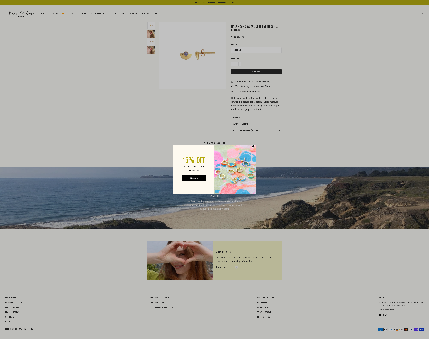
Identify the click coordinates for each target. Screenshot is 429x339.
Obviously (194, 178)
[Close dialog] (253, 146)
